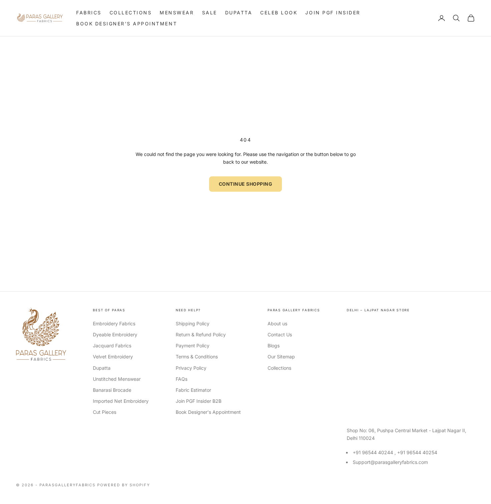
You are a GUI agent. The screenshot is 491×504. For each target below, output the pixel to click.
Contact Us (280, 334)
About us (277, 323)
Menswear (177, 12)
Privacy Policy (191, 368)
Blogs (274, 345)
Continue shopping (246, 184)
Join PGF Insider (332, 12)
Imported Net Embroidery (121, 401)
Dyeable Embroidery (115, 334)
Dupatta (239, 12)
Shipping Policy (192, 323)
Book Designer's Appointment (126, 23)
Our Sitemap (281, 356)
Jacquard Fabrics (112, 345)
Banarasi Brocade (112, 390)
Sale (209, 12)
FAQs (181, 379)
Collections (131, 12)
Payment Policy (192, 345)
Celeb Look (278, 12)
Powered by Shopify (123, 485)
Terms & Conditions (197, 356)
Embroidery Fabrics (114, 323)
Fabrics (89, 12)
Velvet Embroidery (113, 356)
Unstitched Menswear (117, 379)
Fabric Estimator (193, 390)
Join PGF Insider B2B (198, 401)
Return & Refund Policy (201, 334)
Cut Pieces (104, 412)
